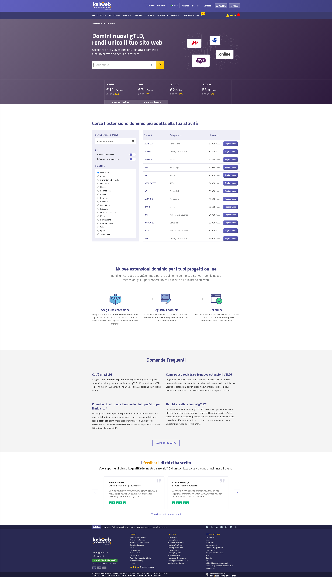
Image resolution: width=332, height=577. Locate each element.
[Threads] (237, 527)
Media (102, 216)
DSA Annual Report (131, 575)
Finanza (103, 187)
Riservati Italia (106, 223)
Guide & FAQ (210, 542)
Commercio (105, 183)
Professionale (106, 219)
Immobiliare (105, 205)
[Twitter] (213, 527)
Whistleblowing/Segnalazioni (217, 563)
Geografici (104, 198)
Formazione (105, 190)
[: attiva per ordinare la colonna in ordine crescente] (230, 135)
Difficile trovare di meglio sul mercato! (125, 485)
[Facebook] (208, 527)
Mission (209, 540)
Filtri (97, 150)
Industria (104, 208)
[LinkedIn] (218, 527)
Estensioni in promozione (108, 159)
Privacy (94, 575)
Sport (102, 230)
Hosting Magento (174, 553)
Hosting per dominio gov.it (178, 561)
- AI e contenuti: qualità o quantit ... (152, 527)
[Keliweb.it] (102, 6)
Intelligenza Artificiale (176, 563)
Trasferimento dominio (138, 540)
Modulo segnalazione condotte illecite (220, 566)
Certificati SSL (135, 555)
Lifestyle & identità (108, 212)
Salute (103, 227)
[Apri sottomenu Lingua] (178, 5)
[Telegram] (232, 527)
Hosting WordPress (175, 545)
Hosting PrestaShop (175, 548)
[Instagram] (227, 527)
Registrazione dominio (138, 537)
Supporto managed (137, 561)
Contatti (209, 558)
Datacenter (210, 537)
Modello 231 (210, 568)
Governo (104, 201)
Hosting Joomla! (174, 550)
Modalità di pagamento (214, 548)
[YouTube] (222, 527)
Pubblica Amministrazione (139, 542)
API (207, 561)
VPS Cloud (133, 548)
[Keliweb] (102, 541)
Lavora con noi (211, 545)
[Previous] (95, 493)
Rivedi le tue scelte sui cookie (150, 575)
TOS (107, 575)
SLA (207, 555)
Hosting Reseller (174, 555)
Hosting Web (172, 537)
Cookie (101, 575)
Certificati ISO (211, 550)
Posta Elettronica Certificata (140, 558)
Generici (103, 194)
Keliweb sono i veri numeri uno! (185, 485)
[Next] (237, 493)
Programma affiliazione (215, 553)
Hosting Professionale (176, 542)
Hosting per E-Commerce (177, 558)
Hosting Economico (175, 540)
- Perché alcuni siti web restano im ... (119, 527)
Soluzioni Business (137, 545)
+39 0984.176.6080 (156, 5)
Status (132, 563)
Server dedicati (135, 550)
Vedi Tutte (104, 172)
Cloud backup (135, 553)
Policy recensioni (116, 575)
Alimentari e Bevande (109, 179)
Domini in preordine (105, 154)
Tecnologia (105, 234)
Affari (102, 176)
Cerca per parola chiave (106, 135)
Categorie (100, 166)
